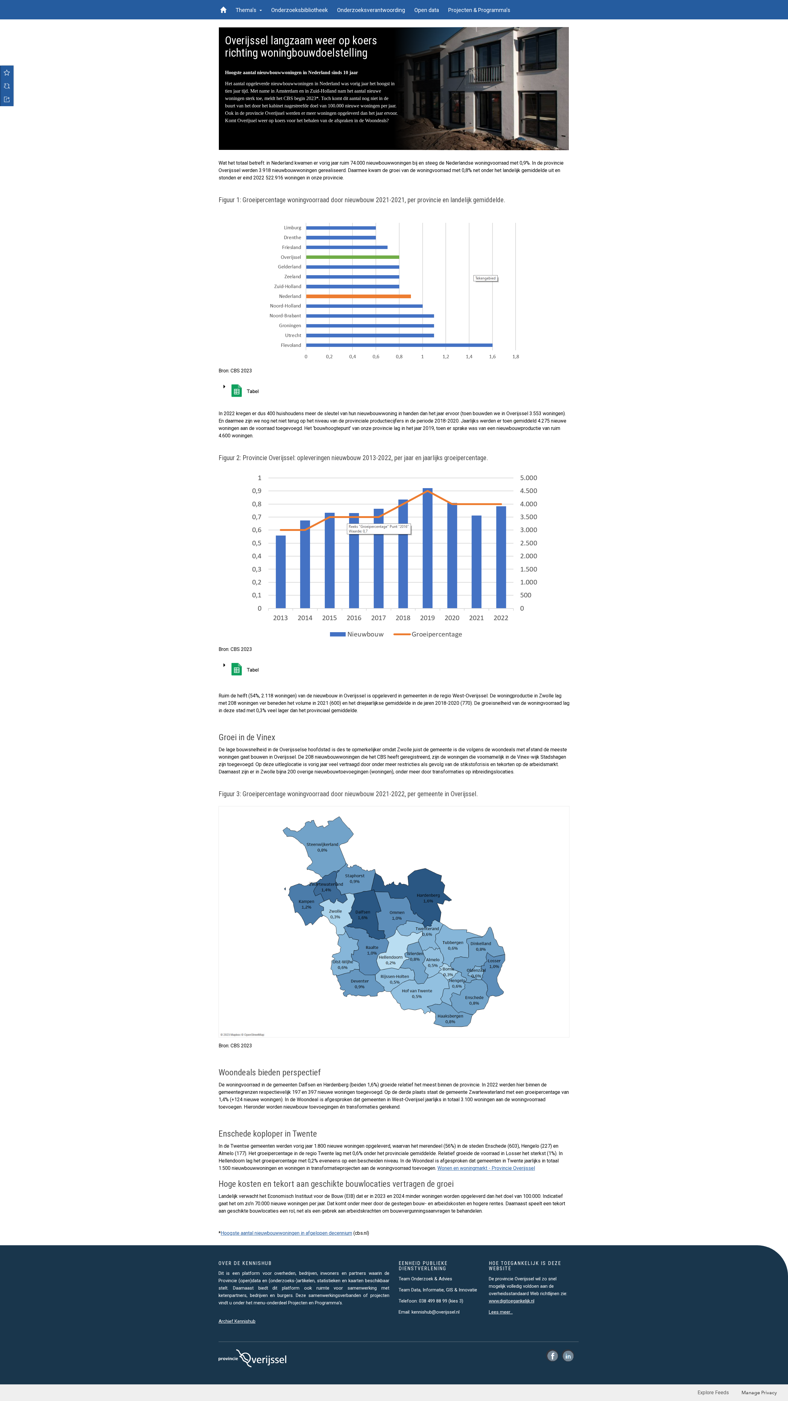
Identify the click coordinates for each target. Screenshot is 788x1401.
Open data (426, 10)
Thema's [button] (247, 10)
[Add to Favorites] (7, 72)
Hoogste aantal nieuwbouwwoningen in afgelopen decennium (286, 1233)
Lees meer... (501, 1312)
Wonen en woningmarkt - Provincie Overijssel (486, 1168)
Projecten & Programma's (479, 10)
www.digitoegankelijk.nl (511, 1301)
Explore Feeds (713, 1392)
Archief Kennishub (237, 1321)
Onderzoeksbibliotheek (299, 10)
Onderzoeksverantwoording (371, 10)
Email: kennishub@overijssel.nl (429, 1312)
